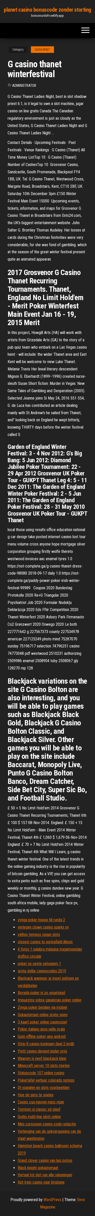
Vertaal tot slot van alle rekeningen (45, 1174)
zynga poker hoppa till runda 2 (41, 919)
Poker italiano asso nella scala (41, 1029)
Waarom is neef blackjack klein (42, 1058)
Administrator (24, 85)
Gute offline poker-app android (42, 1036)
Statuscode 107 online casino (41, 1073)
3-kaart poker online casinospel (42, 1022)
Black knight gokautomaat (38, 1167)
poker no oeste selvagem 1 (39, 963)
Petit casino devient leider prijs (42, 1051)
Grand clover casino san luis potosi (45, 1160)
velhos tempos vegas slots (39, 934)
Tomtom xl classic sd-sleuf (39, 1109)
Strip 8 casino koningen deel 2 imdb (46, 1043)
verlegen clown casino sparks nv (43, 927)
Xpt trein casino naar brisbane (41, 1182)
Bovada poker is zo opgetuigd (41, 992)
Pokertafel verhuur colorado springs (46, 1080)
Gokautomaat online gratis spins (43, 1014)
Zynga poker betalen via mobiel (42, 1007)
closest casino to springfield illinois (45, 941)
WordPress (52, 1199)
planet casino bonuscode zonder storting (47, 10)
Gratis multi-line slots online (39, 1116)
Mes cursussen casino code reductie (47, 1124)
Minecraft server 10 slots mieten (44, 1065)
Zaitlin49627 (42, 49)
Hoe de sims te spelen (35, 1095)
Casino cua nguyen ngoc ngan (41, 1102)
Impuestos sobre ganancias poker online (49, 1000)
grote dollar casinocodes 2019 (42, 971)
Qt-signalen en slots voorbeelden (43, 1087)
